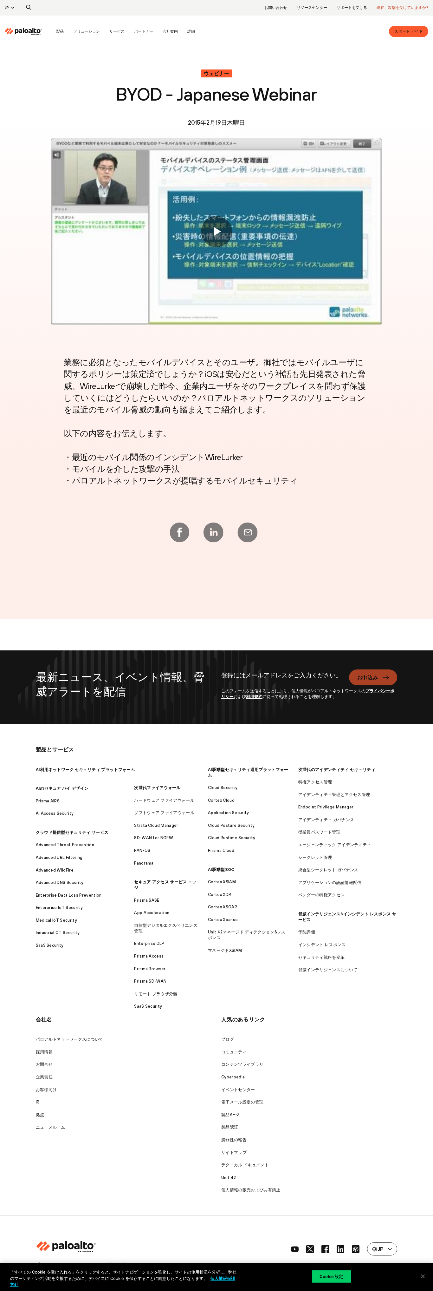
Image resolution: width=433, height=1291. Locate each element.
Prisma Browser (149, 968)
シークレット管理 (315, 857)
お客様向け (46, 1089)
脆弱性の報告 (234, 1139)
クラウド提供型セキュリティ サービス (72, 832)
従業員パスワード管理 (319, 832)
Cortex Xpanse (223, 919)
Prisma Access (149, 956)
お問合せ (44, 1064)
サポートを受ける (352, 7)
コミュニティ (234, 1052)
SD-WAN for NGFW (153, 837)
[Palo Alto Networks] (23, 31)
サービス (117, 31)
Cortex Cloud (221, 800)
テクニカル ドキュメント (245, 1165)
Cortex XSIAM (222, 881)
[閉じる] (423, 1276)
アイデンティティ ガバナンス (326, 819)
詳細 (191, 31)
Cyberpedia (233, 1077)
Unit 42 (228, 1177)
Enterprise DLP (149, 943)
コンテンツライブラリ (242, 1064)
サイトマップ (234, 1152)
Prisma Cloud (221, 850)
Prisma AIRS (48, 801)
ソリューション (86, 31)
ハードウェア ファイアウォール (164, 800)
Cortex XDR (219, 894)
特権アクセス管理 (315, 782)
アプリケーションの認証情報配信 (330, 882)
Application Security (228, 812)
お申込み (367, 677)
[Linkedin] (213, 532)
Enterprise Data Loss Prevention (69, 895)
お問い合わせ (275, 7)
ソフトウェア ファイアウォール (164, 812)
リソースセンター (312, 7)
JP (7, 7)
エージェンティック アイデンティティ (334, 844)
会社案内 (170, 31)
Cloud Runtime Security (231, 837)
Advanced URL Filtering (59, 857)
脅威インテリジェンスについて (327, 969)
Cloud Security (222, 787)
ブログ (227, 1039)
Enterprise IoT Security (59, 907)
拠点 (40, 1114)
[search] (28, 7)
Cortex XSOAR (222, 907)
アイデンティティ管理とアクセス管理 (334, 794)
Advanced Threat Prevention (65, 844)
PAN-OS (142, 850)
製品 (60, 31)
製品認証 (229, 1127)
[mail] (247, 532)
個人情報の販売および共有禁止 (250, 1190)
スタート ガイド (408, 31)
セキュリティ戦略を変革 (321, 957)
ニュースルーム (50, 1127)
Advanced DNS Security (60, 882)
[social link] (295, 1249)
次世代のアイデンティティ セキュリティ (336, 769)
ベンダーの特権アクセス (321, 895)
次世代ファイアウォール (157, 787)
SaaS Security (50, 945)
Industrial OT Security (58, 932)
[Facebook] (179, 532)
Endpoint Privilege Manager (325, 807)
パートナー (143, 31)
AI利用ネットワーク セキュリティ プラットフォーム (85, 769)
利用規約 (254, 696)
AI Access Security (55, 813)
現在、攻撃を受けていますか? (402, 7)
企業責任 (44, 1077)
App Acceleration (151, 912)
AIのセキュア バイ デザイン (62, 788)
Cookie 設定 (331, 1276)
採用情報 (44, 1052)
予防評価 (306, 932)
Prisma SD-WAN (150, 981)
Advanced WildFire (55, 870)
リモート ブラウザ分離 (156, 993)
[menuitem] (28, 31)
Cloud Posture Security (231, 825)
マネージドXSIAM (225, 950)
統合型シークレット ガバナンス (328, 869)
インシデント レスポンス (322, 944)
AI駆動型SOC (221, 869)
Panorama (144, 863)
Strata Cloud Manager (156, 825)
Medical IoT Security (56, 920)
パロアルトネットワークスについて (69, 1039)
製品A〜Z (230, 1114)
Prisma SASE (146, 900)
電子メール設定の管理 (242, 1102)
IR (38, 1102)
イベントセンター (238, 1089)
